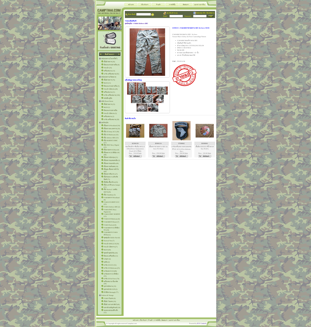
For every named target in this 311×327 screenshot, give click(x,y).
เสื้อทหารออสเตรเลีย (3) (112, 160)
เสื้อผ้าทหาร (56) (109, 62)
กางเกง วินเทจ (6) (110, 298)
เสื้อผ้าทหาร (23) (109, 104)
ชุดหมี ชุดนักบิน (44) (111, 253)
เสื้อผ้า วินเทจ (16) (110, 301)
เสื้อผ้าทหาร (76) (109, 80)
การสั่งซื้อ (172, 4)
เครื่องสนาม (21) (109, 92)
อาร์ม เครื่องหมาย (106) (112, 95)
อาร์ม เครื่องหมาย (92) (111, 74)
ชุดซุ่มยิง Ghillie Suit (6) (112, 238)
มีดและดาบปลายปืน (110, 110)
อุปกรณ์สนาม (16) (110, 286)
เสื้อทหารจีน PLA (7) (110, 174)
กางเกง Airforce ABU (141, 23)
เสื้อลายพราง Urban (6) (111, 150)
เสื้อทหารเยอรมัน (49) (111, 163)
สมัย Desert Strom (107, 101)
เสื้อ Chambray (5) (110, 195)
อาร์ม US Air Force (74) (111, 279)
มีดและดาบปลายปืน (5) (111, 86)
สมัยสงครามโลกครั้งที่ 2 (109, 59)
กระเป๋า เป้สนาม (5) (110, 113)
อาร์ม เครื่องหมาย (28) (111, 119)
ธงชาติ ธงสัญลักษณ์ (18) (112, 307)
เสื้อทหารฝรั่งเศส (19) (111, 166)
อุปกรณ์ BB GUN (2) (110, 289)
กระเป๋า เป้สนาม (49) (111, 89)
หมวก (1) (107, 107)
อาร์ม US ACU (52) (110, 265)
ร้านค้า (158, 4)
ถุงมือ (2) (107, 262)
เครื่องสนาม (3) (109, 116)
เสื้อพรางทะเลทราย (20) (112, 128)
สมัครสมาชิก (200, 13)
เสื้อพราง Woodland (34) (112, 125)
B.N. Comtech (201, 323)
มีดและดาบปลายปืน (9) (111, 65)
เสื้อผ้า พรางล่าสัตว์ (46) (112, 304)
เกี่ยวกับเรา (144, 4)
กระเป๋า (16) (108, 68)
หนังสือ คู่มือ (108, 98)
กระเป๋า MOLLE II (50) (111, 244)
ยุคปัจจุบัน (104, 122)
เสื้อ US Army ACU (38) (111, 132)
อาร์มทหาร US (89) (110, 271)
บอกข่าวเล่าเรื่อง (199, 4)
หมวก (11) (107, 83)
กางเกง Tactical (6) (110, 225)
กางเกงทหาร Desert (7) (111, 222)
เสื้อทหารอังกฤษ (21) (111, 157)
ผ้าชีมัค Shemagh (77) (111, 292)
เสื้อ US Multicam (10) (111, 135)
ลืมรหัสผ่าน (210, 13)
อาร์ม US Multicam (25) (112, 268)
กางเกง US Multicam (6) (112, 219)
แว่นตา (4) (107, 259)
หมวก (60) (107, 250)
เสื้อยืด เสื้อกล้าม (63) (111, 182)
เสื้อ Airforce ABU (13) (111, 138)
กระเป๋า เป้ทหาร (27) (110, 247)
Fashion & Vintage (107, 295)
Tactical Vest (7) (109, 241)
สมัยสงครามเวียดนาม (108, 77)
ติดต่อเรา (186, 4)
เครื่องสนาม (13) (109, 71)
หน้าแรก (131, 4)
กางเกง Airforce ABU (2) (112, 207)
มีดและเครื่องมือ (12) (111, 256)
